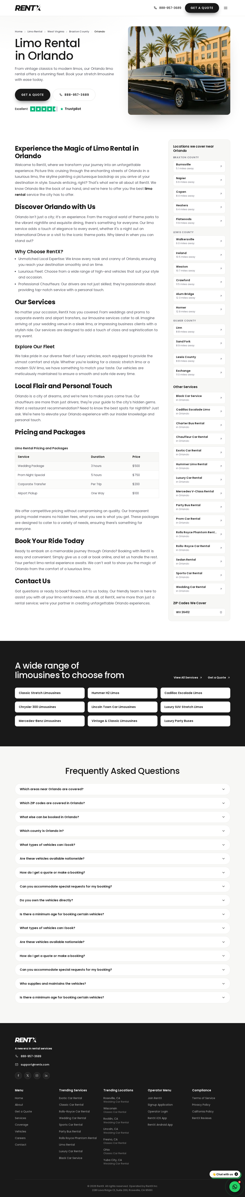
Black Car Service (70, 1158)
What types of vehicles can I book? (47, 845)
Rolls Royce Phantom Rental (78, 1138)
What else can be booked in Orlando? (49, 817)
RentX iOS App (157, 1118)
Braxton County (79, 31)
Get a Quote (202, 8)
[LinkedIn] (46, 1075)
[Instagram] (37, 1075)
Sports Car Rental (71, 1125)
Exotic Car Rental (70, 1098)
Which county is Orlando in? (42, 831)
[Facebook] (18, 1075)
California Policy (203, 1111)
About (19, 1105)
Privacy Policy (201, 1105)
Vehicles (20, 1131)
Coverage (21, 1125)
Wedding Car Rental (72, 1118)
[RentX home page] (28, 7)
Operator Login (158, 1111)
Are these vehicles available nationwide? (52, 858)
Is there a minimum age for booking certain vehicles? (62, 914)
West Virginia (55, 31)
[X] (27, 1075)
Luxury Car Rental (71, 1151)
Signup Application (160, 1105)
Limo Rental (35, 31)
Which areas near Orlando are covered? (51, 789)
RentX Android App (160, 1125)
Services (20, 1118)
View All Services (186, 677)
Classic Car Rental (71, 1105)
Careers (20, 1138)
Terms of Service (203, 1098)
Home (18, 31)
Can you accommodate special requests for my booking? (66, 886)
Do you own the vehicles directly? (46, 900)
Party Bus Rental (70, 1131)
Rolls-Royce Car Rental (74, 1111)
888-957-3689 (170, 8)
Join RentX (155, 1098)
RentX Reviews (201, 1118)
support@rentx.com (35, 1064)
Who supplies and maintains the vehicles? (53, 983)
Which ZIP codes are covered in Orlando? (52, 803)
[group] (87, 472)
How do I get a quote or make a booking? (52, 872)
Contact (20, 1145)
